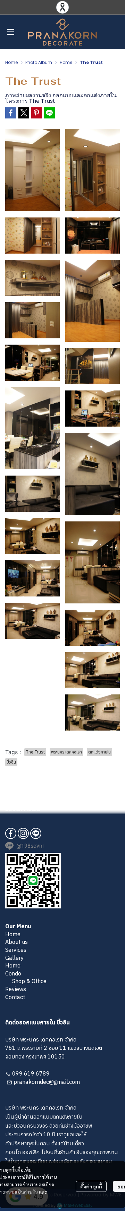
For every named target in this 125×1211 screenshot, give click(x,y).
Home (11, 62)
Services (15, 949)
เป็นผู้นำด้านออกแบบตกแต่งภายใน (44, 1116)
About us (16, 941)
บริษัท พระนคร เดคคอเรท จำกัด (40, 1107)
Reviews (15, 989)
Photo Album (38, 62)
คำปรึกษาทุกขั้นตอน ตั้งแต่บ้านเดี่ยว (44, 1143)
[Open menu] (10, 32)
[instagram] (23, 833)
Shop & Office (29, 981)
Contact (15, 997)
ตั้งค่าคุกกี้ (91, 1186)
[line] (35, 833)
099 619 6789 (31, 1073)
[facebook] (10, 833)
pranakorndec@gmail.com (47, 1081)
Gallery (14, 957)
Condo (13, 973)
